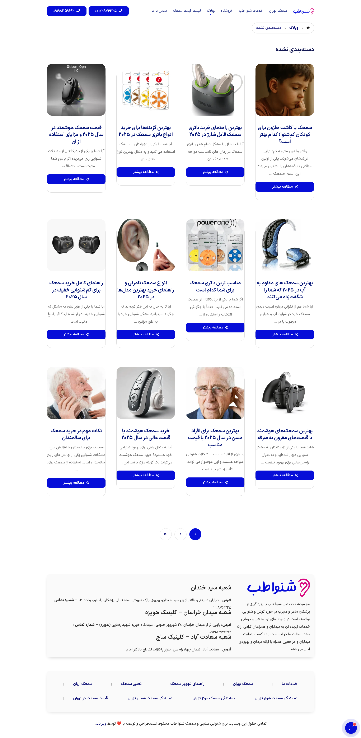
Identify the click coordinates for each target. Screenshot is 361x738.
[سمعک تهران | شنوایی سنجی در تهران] (303, 11)
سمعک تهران (243, 684)
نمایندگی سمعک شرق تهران (276, 698)
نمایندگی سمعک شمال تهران (150, 698)
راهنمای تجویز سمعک (187, 684)
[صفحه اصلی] (308, 28)
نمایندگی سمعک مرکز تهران (213, 698)
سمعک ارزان (82, 684)
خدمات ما (289, 684)
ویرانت (101, 724)
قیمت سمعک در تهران (90, 698)
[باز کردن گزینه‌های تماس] (351, 728)
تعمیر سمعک (131, 684)
